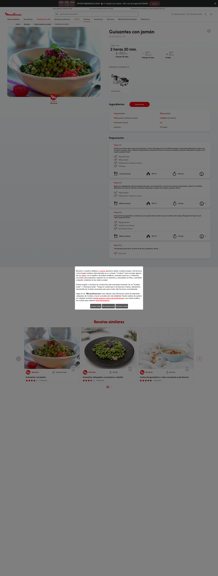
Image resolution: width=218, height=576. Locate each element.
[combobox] (69, 286)
